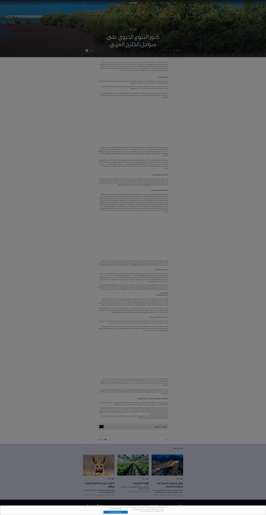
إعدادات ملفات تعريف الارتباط (115, 509)
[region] (133, 510)
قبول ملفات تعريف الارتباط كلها (115, 512)
